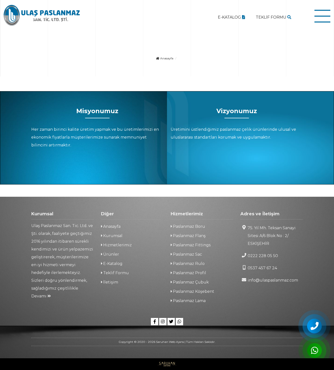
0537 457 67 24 (262, 268)
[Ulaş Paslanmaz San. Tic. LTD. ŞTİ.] (42, 15)
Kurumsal (112, 235)
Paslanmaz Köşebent (193, 291)
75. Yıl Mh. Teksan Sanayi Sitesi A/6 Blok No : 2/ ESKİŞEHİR (272, 236)
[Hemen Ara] (314, 326)
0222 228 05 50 (263, 255)
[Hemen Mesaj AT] (314, 350)
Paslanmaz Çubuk (190, 282)
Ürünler (110, 254)
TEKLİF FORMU (271, 17)
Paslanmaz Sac (187, 254)
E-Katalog (112, 263)
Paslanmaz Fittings (191, 245)
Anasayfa (166, 58)
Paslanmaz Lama (189, 300)
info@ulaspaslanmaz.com (273, 280)
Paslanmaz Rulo (188, 263)
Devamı (39, 296)
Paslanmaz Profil (189, 273)
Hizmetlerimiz (117, 245)
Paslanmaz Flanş (189, 235)
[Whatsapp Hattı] (179, 321)
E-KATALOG (230, 17)
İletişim (110, 282)
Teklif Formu (115, 273)
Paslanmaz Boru (188, 226)
